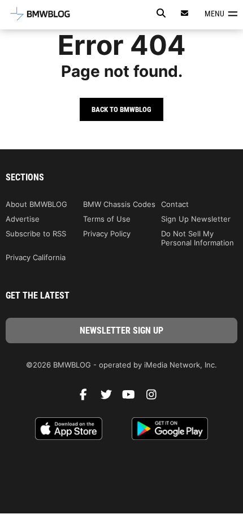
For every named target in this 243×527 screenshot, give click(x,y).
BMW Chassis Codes (119, 204)
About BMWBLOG (36, 204)
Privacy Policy (107, 233)
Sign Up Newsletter (196, 218)
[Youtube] (133, 397)
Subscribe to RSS (36, 233)
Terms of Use (107, 218)
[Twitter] (110, 397)
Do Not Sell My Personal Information (197, 238)
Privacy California (36, 257)
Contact (175, 204)
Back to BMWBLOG (121, 109)
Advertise (23, 218)
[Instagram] (155, 397)
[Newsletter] (185, 13)
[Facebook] (87, 397)
